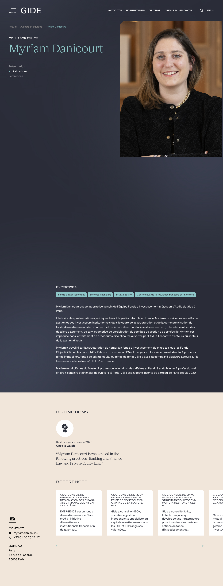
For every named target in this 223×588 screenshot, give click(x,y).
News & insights (178, 10)
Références (16, 76)
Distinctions (19, 71)
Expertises (135, 10)
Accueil (13, 26)
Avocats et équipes (31, 26)
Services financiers (100, 294)
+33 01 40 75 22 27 (27, 537)
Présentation (17, 66)
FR (209, 10)
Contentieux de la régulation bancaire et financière (165, 294)
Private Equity (124, 294)
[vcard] (12, 519)
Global (155, 10)
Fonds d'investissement (71, 294)
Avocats (115, 10)
